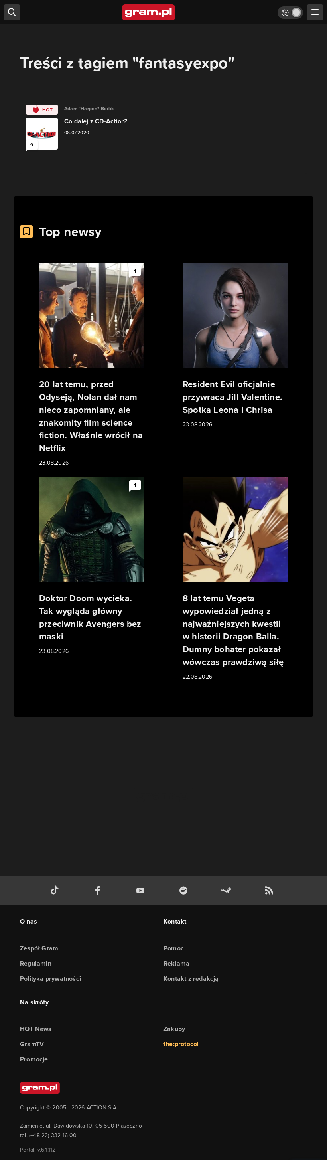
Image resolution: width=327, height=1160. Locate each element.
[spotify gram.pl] (185, 891)
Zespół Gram (39, 948)
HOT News (36, 1028)
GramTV (32, 1044)
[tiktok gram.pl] (56, 891)
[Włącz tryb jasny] (290, 12)
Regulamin (35, 963)
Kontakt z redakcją (191, 978)
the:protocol (181, 1044)
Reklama (176, 963)
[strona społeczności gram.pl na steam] (227, 891)
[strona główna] (149, 12)
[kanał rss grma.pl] (270, 891)
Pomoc (174, 948)
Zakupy (174, 1028)
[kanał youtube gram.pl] (142, 891)
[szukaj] (12, 12)
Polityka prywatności (50, 978)
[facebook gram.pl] (99, 891)
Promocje (34, 1059)
